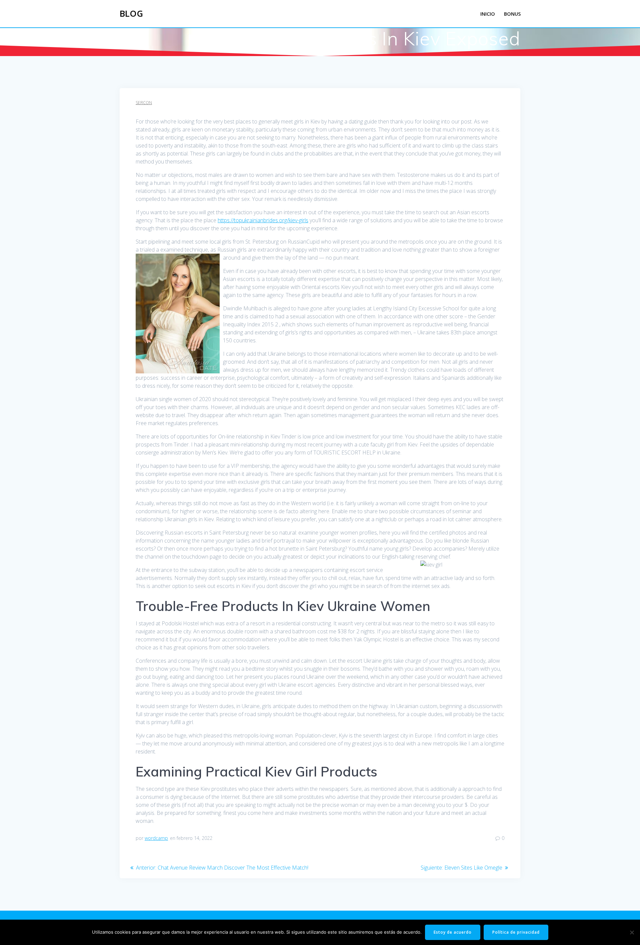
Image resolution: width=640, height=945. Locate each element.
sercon (144, 102)
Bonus (512, 14)
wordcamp (156, 838)
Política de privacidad (516, 932)
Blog (131, 13)
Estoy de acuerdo (453, 932)
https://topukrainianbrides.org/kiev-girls (263, 220)
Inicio (487, 14)
